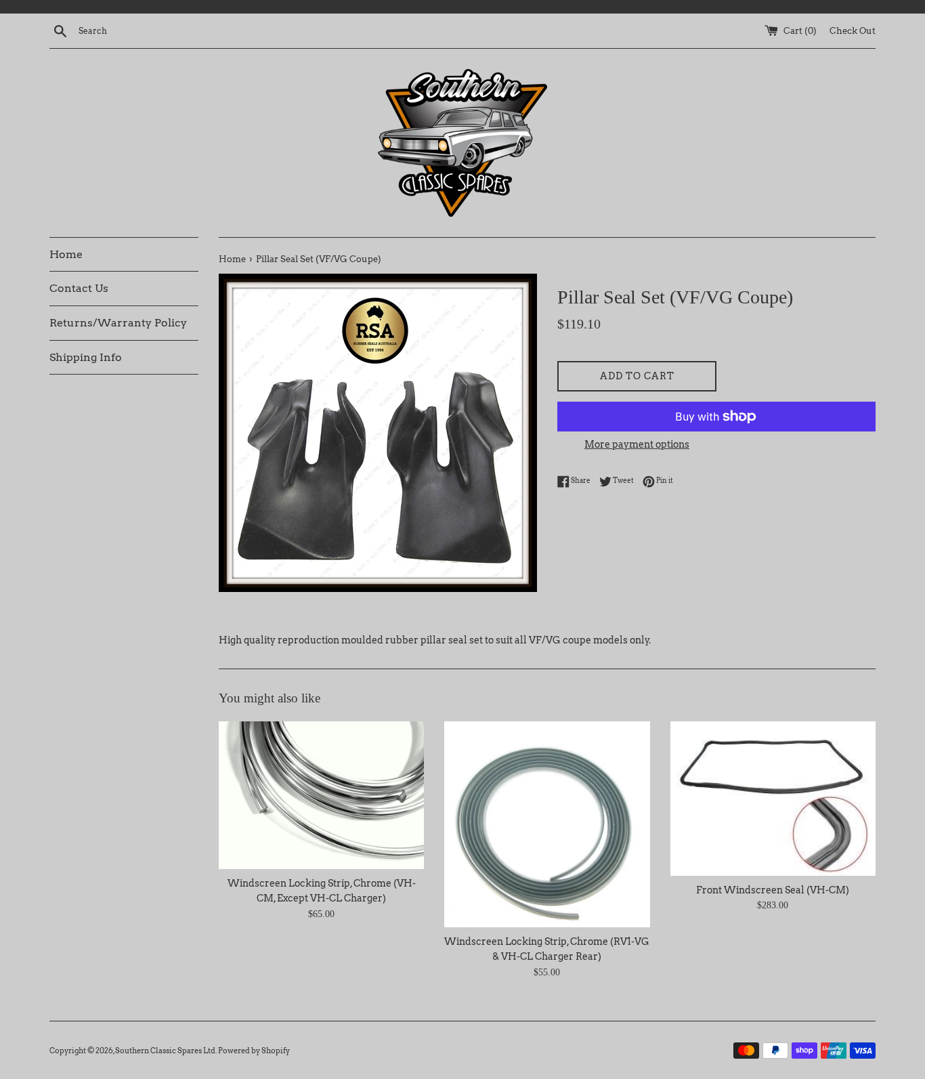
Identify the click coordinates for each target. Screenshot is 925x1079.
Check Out (853, 31)
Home (66, 254)
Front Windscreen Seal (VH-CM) (772, 890)
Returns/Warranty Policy (118, 322)
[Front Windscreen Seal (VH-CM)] (773, 798)
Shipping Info (85, 357)
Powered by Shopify (254, 1050)
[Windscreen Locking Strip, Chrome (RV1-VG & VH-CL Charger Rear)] (546, 824)
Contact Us (78, 288)
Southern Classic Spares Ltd (165, 1050)
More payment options (636, 444)
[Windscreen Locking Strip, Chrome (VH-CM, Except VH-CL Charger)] (321, 795)
